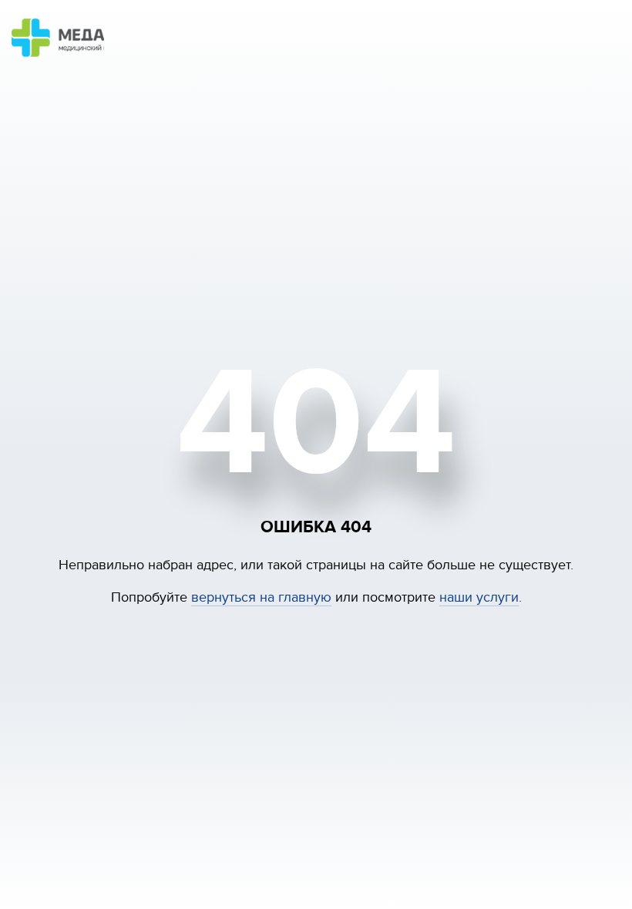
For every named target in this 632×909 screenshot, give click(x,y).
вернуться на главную (261, 597)
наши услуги (479, 597)
